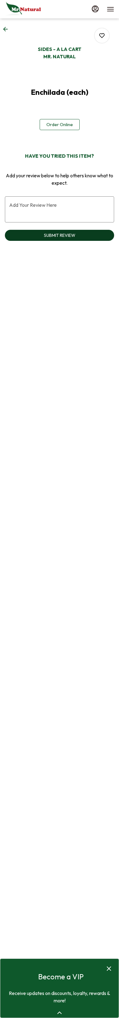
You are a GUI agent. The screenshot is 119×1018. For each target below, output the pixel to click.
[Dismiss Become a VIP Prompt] (109, 968)
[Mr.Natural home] (32, 9)
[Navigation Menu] (110, 9)
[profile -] (95, 9)
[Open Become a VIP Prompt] (59, 1012)
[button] (7, 29)
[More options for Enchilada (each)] (102, 35)
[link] (60, 124)
